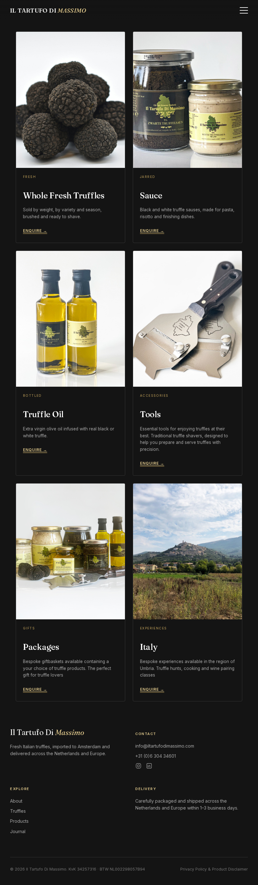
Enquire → (35, 230)
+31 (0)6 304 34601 (155, 756)
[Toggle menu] (244, 10)
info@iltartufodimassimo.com (164, 746)
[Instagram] (138, 766)
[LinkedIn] (149, 766)
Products (19, 821)
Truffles (18, 811)
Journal (17, 831)
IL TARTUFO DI (48, 10)
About (16, 801)
